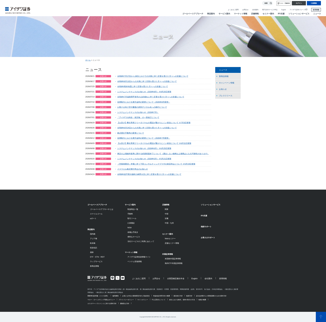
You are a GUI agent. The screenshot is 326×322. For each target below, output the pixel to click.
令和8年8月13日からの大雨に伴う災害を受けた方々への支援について (147, 81)
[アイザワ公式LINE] (112, 278)
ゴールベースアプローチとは (101, 209)
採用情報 (316, 10)
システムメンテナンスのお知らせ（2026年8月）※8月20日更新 (144, 92)
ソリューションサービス (210, 205)
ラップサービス (96, 261)
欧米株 (92, 243)
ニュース (223, 70)
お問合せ (245, 10)
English (283, 10)
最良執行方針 (178, 296)
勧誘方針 (189, 296)
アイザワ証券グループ (297, 10)
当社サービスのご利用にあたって (140, 241)
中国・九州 (169, 223)
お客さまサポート (208, 237)
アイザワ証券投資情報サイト (139, 257)
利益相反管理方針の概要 (161, 296)
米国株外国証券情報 (173, 259)
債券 (92, 252)
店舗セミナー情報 (172, 243)
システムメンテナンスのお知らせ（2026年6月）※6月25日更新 (144, 148)
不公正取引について (158, 300)
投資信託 (93, 248)
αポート (93, 218)
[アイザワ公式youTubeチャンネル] (123, 278)
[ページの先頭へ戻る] (321, 317)
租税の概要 (202, 300)
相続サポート (206, 227)
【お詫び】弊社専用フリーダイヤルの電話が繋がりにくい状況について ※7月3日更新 (154, 123)
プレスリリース (225, 96)
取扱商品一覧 (132, 209)
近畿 (166, 218)
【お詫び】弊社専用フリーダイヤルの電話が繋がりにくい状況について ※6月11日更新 (154, 143)
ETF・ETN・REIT (97, 257)
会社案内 (255, 10)
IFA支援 (204, 216)
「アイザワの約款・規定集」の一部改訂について (138, 117)
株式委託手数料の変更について (130, 133)
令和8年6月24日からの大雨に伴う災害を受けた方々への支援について (147, 128)
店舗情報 (165, 205)
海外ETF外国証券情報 (173, 263)
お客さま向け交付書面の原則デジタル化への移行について (142, 107)
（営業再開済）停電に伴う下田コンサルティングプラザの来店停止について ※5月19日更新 (156, 164)
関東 (166, 209)
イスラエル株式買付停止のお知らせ (132, 169)
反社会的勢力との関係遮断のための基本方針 (211, 296)
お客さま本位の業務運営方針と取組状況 (136, 296)
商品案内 (91, 229)
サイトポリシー (142, 300)
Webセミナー (170, 239)
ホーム (88, 60)
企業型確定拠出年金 (175, 278)
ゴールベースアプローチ (97, 205)
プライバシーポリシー (126, 300)
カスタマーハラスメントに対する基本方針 (102, 303)
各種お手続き (132, 232)
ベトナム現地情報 (134, 261)
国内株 (92, 234)
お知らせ (223, 89)
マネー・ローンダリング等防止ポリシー (101, 300)
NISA (129, 228)
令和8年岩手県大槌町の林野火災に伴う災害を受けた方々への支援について (149, 174)
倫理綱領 (115, 296)
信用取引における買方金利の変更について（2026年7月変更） (143, 138)
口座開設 (131, 223)
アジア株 (93, 239)
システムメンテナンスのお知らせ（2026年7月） (138, 112)
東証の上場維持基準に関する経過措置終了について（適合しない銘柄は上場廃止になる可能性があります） (163, 154)
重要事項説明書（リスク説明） (98, 296)
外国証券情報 (167, 254)
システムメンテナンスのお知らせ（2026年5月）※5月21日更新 (144, 159)
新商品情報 (224, 76)
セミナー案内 (167, 234)
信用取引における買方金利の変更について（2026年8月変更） (143, 102)
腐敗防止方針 (124, 303)
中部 (166, 214)
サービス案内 (130, 205)
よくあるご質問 (233, 10)
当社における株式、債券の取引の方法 (182, 300)
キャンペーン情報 (226, 83)
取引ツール (131, 218)
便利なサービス (133, 237)
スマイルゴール (96, 214)
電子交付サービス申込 (269, 10)
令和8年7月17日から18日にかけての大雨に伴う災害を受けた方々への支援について (152, 76)
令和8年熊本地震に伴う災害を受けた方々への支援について (142, 86)
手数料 (130, 214)
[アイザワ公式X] (117, 278)
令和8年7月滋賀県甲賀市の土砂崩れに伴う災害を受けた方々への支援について (150, 97)
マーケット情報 (131, 252)
